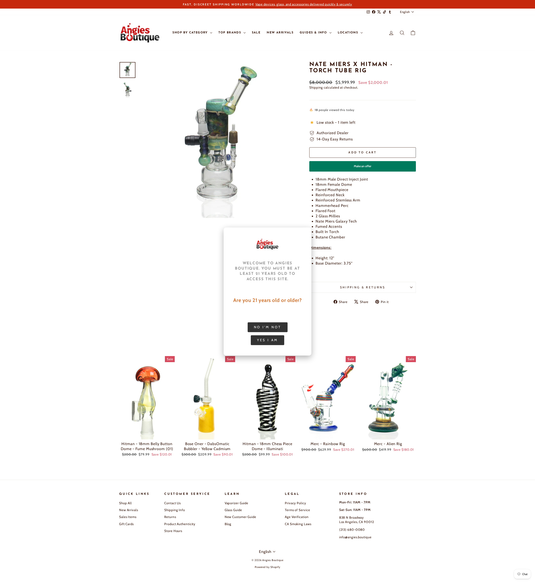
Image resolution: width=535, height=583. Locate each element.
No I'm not (267, 327)
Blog (228, 524)
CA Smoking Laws (298, 524)
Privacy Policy (295, 503)
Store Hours (173, 531)
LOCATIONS (348, 32)
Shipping (316, 87)
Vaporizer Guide (236, 503)
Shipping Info (174, 510)
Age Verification (296, 517)
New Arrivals (128, 510)
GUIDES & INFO (314, 32)
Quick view (147, 435)
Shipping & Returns (362, 287)
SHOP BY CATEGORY (190, 32)
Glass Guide (233, 510)
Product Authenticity (179, 524)
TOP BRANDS (230, 32)
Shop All (125, 503)
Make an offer (363, 168)
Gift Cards (126, 524)
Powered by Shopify (267, 567)
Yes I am (267, 340)
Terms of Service (297, 510)
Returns (170, 517)
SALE (256, 32)
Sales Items (127, 517)
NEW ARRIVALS (280, 32)
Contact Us (172, 503)
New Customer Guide (240, 517)
